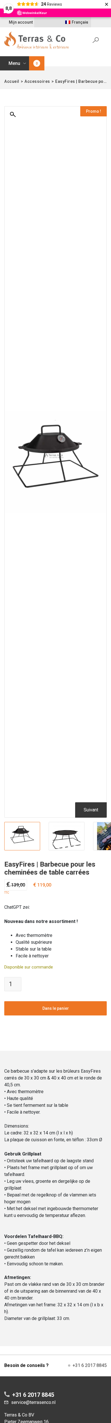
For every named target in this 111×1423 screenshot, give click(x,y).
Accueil (11, 81)
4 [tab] (75, 847)
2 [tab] (63, 847)
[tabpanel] (22, 836)
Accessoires (37, 81)
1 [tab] (58, 847)
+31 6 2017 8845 (90, 1365)
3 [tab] (69, 847)
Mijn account (21, 22)
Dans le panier (55, 1008)
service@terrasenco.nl (33, 1402)
